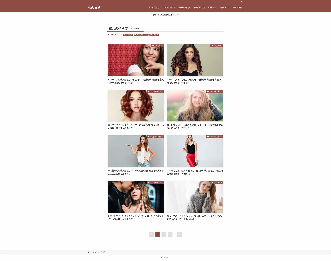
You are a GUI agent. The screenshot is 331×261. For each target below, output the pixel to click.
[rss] (241, 1)
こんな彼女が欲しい (151, 35)
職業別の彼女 (138, 35)
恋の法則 (94, 7)
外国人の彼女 (128, 35)
